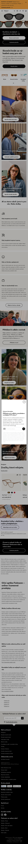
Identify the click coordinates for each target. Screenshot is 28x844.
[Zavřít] (24, 401)
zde (15, 425)
